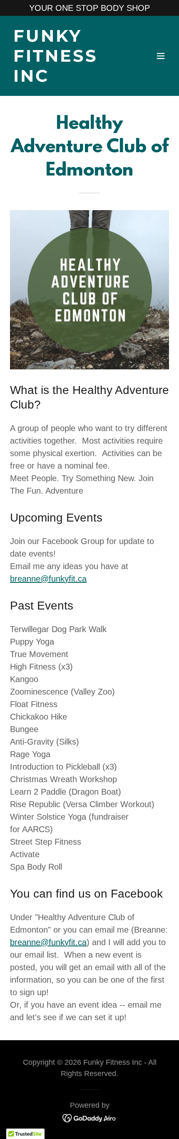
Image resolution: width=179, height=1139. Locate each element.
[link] (65, 78)
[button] (160, 56)
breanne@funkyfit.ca (48, 578)
